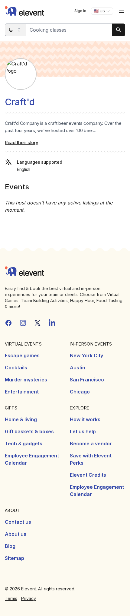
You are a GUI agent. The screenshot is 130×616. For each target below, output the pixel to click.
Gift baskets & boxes (29, 431)
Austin (77, 368)
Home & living (21, 419)
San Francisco (87, 380)
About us (15, 534)
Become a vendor (91, 444)
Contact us (18, 522)
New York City (86, 355)
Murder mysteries (26, 380)
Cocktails (16, 368)
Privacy (28, 598)
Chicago (80, 392)
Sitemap (14, 558)
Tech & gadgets (23, 444)
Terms (11, 598)
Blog (10, 546)
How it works (85, 419)
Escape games (22, 355)
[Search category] (15, 30)
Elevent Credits (88, 475)
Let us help (83, 431)
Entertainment (22, 392)
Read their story (21, 142)
